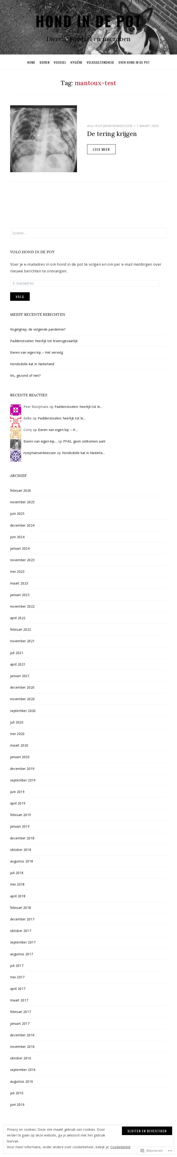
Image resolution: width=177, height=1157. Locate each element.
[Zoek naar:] (88, 233)
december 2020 (22, 687)
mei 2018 (17, 884)
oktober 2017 (20, 930)
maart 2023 (19, 583)
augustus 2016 (21, 1081)
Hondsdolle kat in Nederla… (83, 453)
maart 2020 (19, 745)
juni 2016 (17, 1104)
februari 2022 (20, 629)
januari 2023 (20, 595)
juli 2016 (16, 1093)
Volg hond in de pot (32, 252)
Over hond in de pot (134, 62)
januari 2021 (20, 676)
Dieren (45, 62)
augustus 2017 (21, 954)
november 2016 (22, 1046)
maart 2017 (19, 1000)
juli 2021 (16, 653)
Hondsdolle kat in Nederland (32, 364)
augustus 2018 (21, 861)
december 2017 (22, 919)
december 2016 (22, 1035)
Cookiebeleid (120, 1147)
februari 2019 (20, 815)
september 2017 (22, 942)
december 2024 (22, 525)
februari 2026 (20, 490)
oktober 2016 (20, 1058)
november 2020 (22, 699)
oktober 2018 (20, 849)
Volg (20, 296)
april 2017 (17, 988)
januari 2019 (20, 826)
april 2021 (17, 664)
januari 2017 (20, 1023)
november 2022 (22, 606)
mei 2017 (17, 977)
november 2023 (22, 560)
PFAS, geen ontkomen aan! (84, 441)
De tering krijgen (112, 134)
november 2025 (22, 502)
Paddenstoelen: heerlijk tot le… (79, 406)
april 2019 (17, 803)
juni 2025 (17, 513)
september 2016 (22, 1069)
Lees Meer (101, 149)
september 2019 (22, 780)
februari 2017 (20, 1011)
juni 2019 (17, 791)
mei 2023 (17, 571)
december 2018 (22, 838)
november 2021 (22, 641)
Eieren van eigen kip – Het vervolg (36, 352)
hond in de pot (88, 20)
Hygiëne (77, 62)
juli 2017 (16, 965)
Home (31, 62)
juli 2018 (16, 873)
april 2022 (17, 618)
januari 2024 (20, 548)
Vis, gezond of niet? (25, 375)
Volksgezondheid (100, 62)
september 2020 (22, 710)
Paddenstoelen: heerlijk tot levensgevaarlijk (44, 341)
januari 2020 (20, 757)
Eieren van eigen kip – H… (58, 430)
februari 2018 (20, 907)
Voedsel (60, 62)
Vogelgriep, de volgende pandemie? (38, 329)
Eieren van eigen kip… (40, 441)
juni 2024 (17, 537)
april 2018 (17, 896)
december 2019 (22, 768)
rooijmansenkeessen (114, 126)
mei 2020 (17, 734)
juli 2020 (16, 722)
